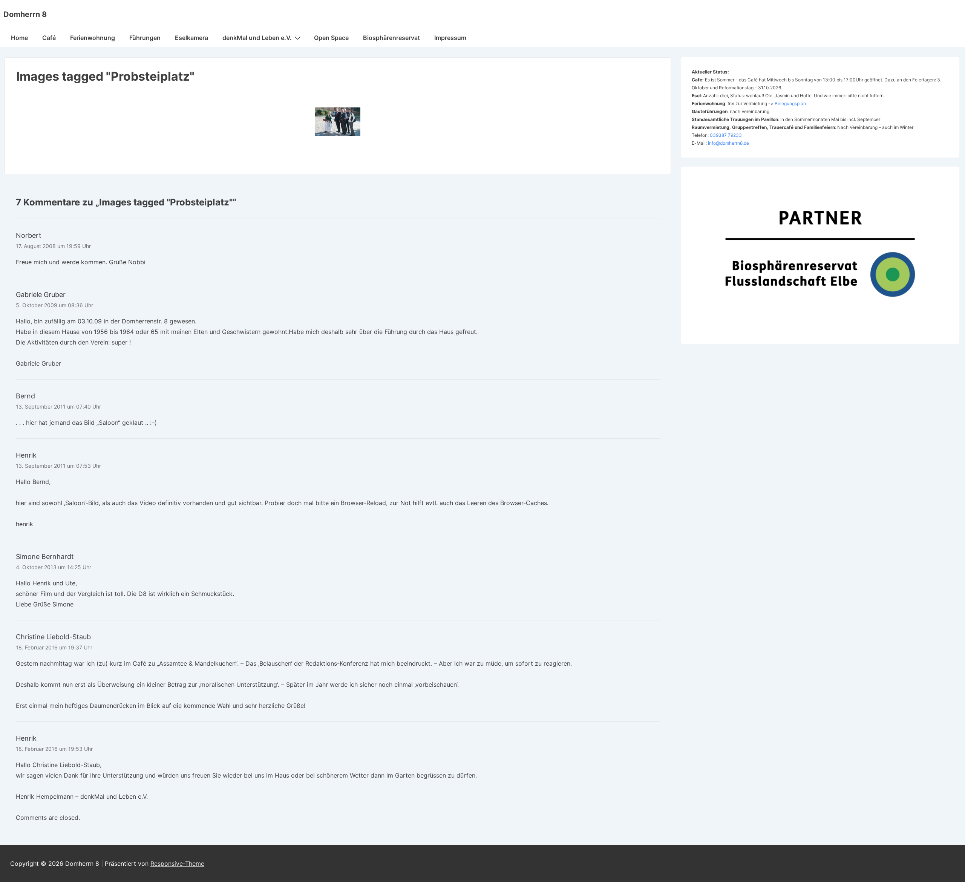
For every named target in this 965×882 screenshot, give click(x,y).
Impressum (450, 37)
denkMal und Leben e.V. (257, 37)
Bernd (25, 396)
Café (49, 37)
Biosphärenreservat (391, 37)
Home (19, 37)
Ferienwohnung (92, 37)
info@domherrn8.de (728, 143)
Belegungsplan (790, 103)
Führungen (145, 37)
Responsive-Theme (177, 863)
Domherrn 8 (25, 14)
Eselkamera (191, 37)
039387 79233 (726, 135)
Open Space (331, 37)
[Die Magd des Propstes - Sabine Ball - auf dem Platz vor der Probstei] (337, 121)
